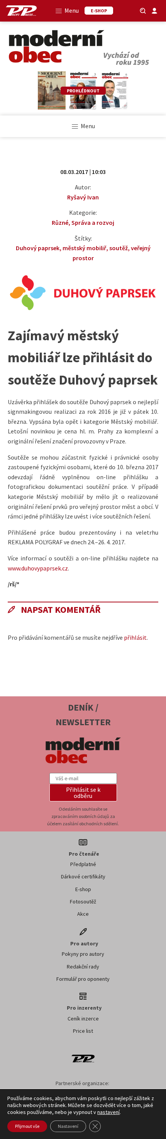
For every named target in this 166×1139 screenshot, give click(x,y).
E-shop (83, 889)
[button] (83, 792)
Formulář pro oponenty (83, 978)
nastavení (108, 1112)
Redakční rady (83, 966)
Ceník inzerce (83, 1018)
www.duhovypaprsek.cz (38, 568)
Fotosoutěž (83, 901)
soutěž (118, 248)
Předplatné (83, 864)
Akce (83, 913)
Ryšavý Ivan (83, 197)
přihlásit (135, 637)
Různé (60, 222)
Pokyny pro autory (83, 953)
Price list (83, 1030)
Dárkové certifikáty (83, 876)
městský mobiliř (84, 248)
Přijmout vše (27, 1126)
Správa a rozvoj (92, 222)
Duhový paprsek (37, 248)
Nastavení (68, 1126)
